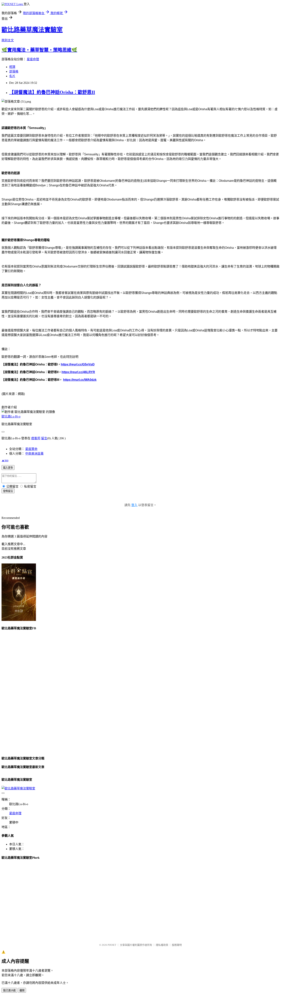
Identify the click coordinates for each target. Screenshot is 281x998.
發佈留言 (8, 491)
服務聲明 (177, 944)
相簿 (12, 66)
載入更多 (8, 467)
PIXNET (112, 944)
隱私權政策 (162, 944)
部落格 (13, 71)
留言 (44, 438)
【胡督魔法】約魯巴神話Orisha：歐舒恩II (52, 92)
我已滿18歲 (9, 990)
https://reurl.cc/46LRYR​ (78, 372)
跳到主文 (8, 40)
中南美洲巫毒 (34, 453)
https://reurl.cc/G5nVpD (78, 364)
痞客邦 (35, 438)
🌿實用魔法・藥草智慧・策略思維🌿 (39, 49)
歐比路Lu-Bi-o (11, 416)
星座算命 (31, 449)
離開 (21, 990)
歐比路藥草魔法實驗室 (32, 29)
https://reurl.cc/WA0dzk (80, 379)
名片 (12, 76)
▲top (5, 460)
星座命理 (33, 59)
